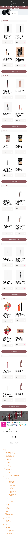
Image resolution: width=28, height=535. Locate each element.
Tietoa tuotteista (9, 533)
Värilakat (8, 517)
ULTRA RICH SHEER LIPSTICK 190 (7, 114)
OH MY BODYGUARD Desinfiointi (12, 475)
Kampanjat (5, 526)
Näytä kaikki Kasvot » (14, 71)
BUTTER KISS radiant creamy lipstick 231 (7, 371)
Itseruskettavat (9, 474)
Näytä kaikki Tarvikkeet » (14, 294)
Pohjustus (11, 479)
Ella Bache (8, 465)
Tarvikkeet (8, 505)
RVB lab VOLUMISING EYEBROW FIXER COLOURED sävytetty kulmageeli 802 (7, 227)
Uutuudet (8, 527)
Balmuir (7, 520)
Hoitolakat (8, 515)
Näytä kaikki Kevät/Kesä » (14, 406)
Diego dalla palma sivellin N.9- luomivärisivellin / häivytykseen (20, 260)
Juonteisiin (8, 462)
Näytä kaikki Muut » (14, 351)
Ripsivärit (11, 502)
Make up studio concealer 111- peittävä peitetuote (19, 37)
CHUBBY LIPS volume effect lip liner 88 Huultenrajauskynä (8, 395)
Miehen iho (8, 460)
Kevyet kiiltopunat (12, 494)
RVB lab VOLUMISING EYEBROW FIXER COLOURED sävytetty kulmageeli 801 (20, 227)
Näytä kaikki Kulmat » (14, 239)
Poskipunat (11, 488)
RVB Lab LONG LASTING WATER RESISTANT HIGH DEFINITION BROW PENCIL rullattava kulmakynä (7, 203)
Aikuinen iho (8, 459)
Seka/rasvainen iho (10, 456)
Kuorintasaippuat (9, 471)
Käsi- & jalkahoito (9, 514)
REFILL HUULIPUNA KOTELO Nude (20, 91)
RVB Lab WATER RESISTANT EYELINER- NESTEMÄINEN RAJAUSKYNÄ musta (7, 170)
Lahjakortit (5, 524)
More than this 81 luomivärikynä (20, 394)
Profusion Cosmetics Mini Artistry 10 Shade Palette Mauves (20, 339)
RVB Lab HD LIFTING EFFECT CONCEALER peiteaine (7, 59)
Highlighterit (11, 486)
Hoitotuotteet (8, 511)
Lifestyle (4, 518)
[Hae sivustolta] (24, 2)
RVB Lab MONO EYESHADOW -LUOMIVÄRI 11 (19, 146)
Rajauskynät (11, 500)
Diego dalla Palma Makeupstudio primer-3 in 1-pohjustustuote (7, 37)
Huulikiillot (11, 492)
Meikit (4, 476)
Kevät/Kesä (8, 508)
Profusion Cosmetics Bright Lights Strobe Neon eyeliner (20, 315)
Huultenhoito (8, 466)
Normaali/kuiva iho (10, 455)
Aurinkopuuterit (12, 485)
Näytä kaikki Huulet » (14, 126)
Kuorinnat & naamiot (10, 453)
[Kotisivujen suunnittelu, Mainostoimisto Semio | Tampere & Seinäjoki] (12, 442)
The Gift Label (8, 523)
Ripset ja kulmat (6, 510)
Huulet (7, 489)
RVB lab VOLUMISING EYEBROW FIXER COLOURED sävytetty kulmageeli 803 (20, 202)
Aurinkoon (8, 463)
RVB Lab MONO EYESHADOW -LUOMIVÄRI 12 (19, 169)
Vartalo (4, 468)
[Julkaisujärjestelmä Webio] (16, 442)
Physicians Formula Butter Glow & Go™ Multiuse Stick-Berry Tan (7, 315)
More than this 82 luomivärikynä (20, 371)
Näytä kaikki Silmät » (14, 181)
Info (3, 528)
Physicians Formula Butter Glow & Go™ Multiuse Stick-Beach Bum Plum (7, 339)
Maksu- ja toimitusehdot (11, 530)
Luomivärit (11, 501)
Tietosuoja (8, 531)
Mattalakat (11, 497)
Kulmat (7, 504)
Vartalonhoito (8, 469)
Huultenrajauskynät (13, 491)
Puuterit (10, 484)
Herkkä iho (8, 458)
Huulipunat (11, 495)
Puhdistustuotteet (9, 452)
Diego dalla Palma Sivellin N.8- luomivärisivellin (7, 282)
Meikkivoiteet (11, 482)
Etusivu (4, 449)
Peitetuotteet (11, 481)
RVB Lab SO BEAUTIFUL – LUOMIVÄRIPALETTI (7, 146)
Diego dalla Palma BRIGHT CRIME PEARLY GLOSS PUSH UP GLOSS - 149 (7, 92)
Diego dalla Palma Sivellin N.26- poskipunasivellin (20, 282)
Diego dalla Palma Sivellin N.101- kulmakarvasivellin (8, 259)
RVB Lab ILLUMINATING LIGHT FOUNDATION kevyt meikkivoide (20, 60)
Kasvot (4, 450)
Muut (7, 507)
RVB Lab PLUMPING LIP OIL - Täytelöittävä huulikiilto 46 (20, 115)
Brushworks (8, 521)
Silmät (7, 498)
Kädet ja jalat (5, 513)
